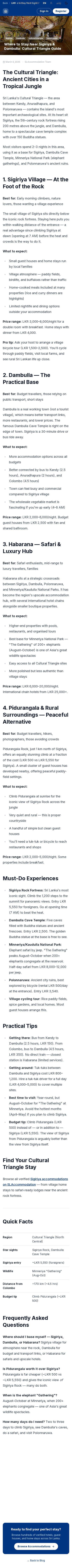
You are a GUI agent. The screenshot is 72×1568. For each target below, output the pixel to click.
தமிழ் (59, 3)
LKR (13, 3)
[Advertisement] (36, 1478)
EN (44, 3)
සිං (51, 3)
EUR (29, 3)
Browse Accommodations (34, 1546)
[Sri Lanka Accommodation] (5, 11)
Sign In (44, 11)
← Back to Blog (36, 1560)
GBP (37, 3)
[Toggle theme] (66, 3)
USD (21, 3)
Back (5, 3)
